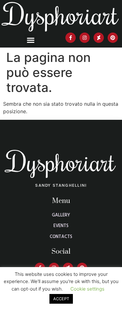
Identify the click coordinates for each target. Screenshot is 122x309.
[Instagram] (84, 38)
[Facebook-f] (70, 38)
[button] (30, 40)
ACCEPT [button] (61, 298)
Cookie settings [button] (87, 289)
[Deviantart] (99, 38)
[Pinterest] (113, 38)
